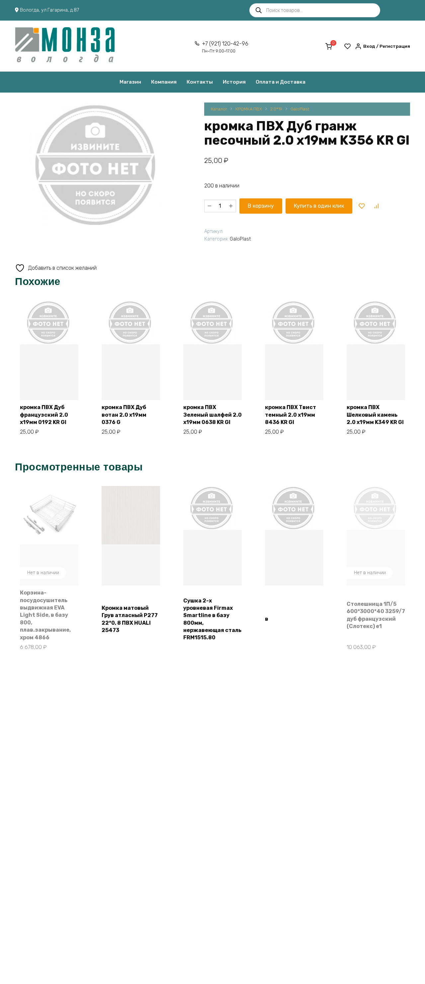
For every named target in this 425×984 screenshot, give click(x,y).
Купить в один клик (319, 206)
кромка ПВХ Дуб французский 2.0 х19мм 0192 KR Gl (44, 414)
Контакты (200, 82)
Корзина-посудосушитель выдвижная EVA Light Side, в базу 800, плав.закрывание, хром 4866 (45, 615)
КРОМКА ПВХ (248, 108)
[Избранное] (347, 46)
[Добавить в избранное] (362, 206)
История (234, 82)
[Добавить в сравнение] (376, 206)
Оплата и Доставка (280, 82)
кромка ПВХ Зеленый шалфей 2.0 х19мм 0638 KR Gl (212, 414)
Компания (164, 82)
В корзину (261, 206)
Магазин (130, 82)
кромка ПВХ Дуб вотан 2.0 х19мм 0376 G (124, 414)
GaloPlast (300, 108)
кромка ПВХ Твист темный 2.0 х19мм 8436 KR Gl (290, 414)
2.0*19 (276, 108)
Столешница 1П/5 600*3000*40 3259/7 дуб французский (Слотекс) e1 (376, 615)
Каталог (219, 108)
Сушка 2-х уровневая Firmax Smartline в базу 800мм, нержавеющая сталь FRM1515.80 (212, 619)
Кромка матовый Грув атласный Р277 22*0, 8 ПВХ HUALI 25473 (130, 619)
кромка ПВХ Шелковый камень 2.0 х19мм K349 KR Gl (375, 414)
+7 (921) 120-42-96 (225, 46)
